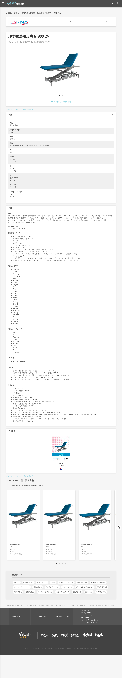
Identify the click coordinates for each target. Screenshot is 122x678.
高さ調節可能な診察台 (98, 582)
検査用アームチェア (62, 592)
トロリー (17, 582)
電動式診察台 (37, 587)
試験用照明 (88, 592)
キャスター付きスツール (22, 587)
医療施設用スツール (52, 587)
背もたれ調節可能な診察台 (84, 587)
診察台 (53, 582)
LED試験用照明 (101, 592)
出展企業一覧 (85, 610)
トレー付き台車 (67, 587)
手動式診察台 (77, 592)
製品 (71, 21)
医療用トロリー (28, 582)
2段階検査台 (18, 592)
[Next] (86, 69)
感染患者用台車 (82, 582)
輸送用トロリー (42, 582)
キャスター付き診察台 (45, 592)
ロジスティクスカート (66, 582)
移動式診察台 (30, 592)
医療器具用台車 (102, 587)
